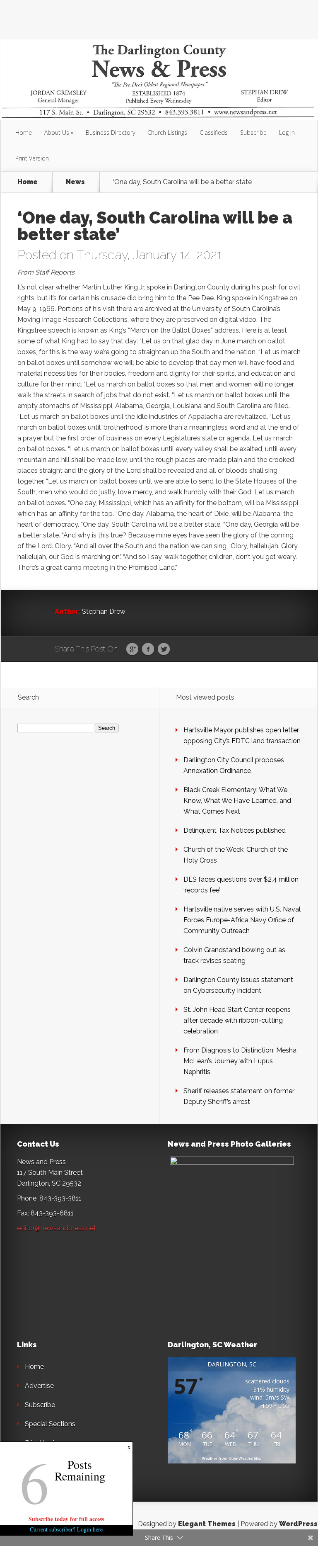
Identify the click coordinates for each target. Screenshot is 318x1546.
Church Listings (167, 132)
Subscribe (253, 132)
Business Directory (110, 132)
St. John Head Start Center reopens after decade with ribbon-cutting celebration (237, 1020)
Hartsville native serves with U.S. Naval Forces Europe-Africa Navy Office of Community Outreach (242, 920)
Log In (287, 132)
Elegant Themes (207, 1524)
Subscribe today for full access (66, 1518)
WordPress (298, 1524)
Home (23, 132)
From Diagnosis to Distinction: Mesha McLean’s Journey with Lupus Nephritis (239, 1061)
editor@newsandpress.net (56, 1228)
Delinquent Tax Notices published (234, 830)
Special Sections (50, 1424)
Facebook (148, 649)
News (75, 182)
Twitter (163, 649)
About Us (56, 132)
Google (132, 649)
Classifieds (214, 132)
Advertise (39, 1386)
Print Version (32, 158)
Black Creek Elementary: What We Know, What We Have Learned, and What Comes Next (237, 800)
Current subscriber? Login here (66, 1529)
